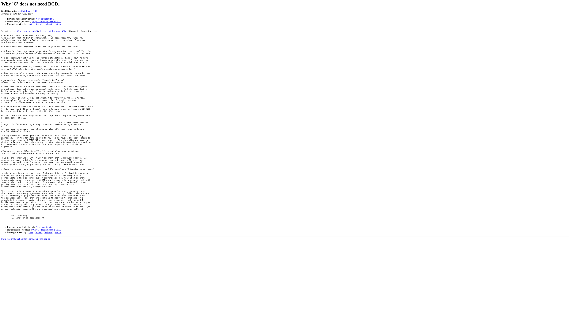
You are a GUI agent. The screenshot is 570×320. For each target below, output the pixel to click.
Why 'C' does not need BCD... (46, 21)
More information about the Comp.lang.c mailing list (25, 239)
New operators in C (45, 18)
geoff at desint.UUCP (28, 11)
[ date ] (31, 24)
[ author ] (58, 24)
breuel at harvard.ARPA (53, 31)
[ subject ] (48, 24)
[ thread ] (39, 24)
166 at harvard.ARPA (26, 31)
